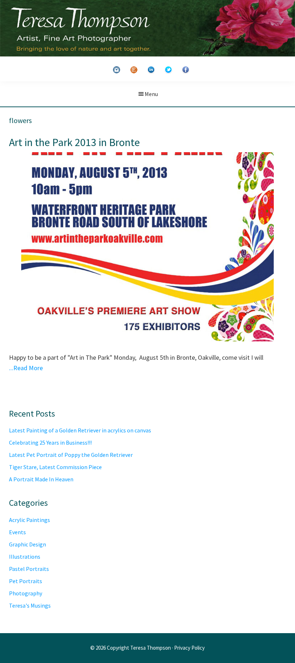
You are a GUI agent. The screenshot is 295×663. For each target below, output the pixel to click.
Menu (151, 93)
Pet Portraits (25, 581)
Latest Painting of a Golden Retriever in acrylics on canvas (80, 430)
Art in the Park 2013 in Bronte (74, 142)
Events (17, 532)
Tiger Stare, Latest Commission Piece (55, 467)
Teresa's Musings (30, 605)
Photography (25, 593)
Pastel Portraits (29, 568)
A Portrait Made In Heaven (41, 479)
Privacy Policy (189, 647)
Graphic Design (27, 544)
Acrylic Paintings (29, 519)
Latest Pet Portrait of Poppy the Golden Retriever (71, 454)
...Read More (26, 368)
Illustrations (24, 556)
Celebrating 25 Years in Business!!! (50, 442)
